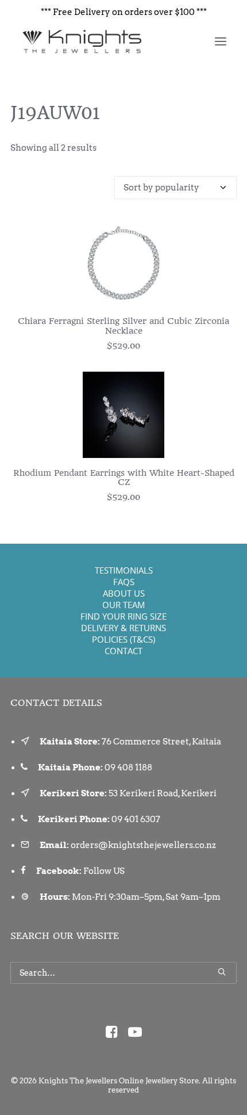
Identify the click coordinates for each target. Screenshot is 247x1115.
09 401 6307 (135, 819)
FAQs (123, 581)
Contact (123, 650)
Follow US (104, 871)
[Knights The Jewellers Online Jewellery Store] (81, 41)
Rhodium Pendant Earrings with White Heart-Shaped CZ (123, 478)
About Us (124, 593)
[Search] (123, 973)
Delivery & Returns (123, 627)
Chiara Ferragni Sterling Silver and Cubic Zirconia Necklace (123, 326)
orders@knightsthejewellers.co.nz (143, 845)
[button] (220, 41)
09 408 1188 (128, 767)
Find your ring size (123, 616)
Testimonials (124, 570)
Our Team (123, 604)
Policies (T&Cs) (123, 639)
